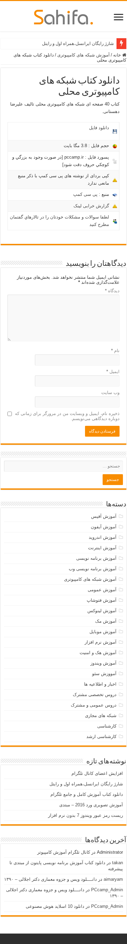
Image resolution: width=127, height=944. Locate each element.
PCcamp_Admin (107, 889)
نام (115, 350)
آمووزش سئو (104, 673)
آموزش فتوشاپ (102, 600)
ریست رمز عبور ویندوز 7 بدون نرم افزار (85, 815)
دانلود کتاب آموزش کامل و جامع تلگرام (86, 794)
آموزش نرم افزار (101, 642)
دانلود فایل (99, 127)
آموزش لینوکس (102, 610)
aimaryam (113, 879)
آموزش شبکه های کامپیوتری (83, 54)
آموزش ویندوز (103, 663)
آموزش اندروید (103, 537)
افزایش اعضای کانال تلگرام (97, 773)
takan (117, 862)
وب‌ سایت (110, 392)
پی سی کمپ (85, 194)
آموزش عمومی (102, 589)
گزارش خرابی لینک (91, 205)
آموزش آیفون (104, 526)
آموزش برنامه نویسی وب (93, 568)
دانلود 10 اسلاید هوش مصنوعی (55, 906)
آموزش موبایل (103, 631)
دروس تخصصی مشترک (95, 694)
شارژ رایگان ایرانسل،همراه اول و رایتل (78, 43)
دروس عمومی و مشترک (94, 705)
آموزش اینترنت (102, 547)
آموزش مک (106, 621)
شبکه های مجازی (101, 715)
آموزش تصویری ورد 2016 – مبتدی (91, 804)
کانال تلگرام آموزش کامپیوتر (63, 852)
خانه (117, 54)
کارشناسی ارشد (101, 736)
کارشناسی (107, 726)
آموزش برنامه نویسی (96, 558)
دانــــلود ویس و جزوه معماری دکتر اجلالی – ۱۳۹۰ (50, 879)
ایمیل (113, 371)
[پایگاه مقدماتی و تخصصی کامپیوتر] (63, 16)
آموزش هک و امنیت (98, 652)
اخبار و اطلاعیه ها (100, 684)
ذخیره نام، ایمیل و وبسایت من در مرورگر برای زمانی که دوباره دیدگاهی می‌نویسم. (67, 416)
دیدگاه (112, 290)
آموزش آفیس (104, 516)
